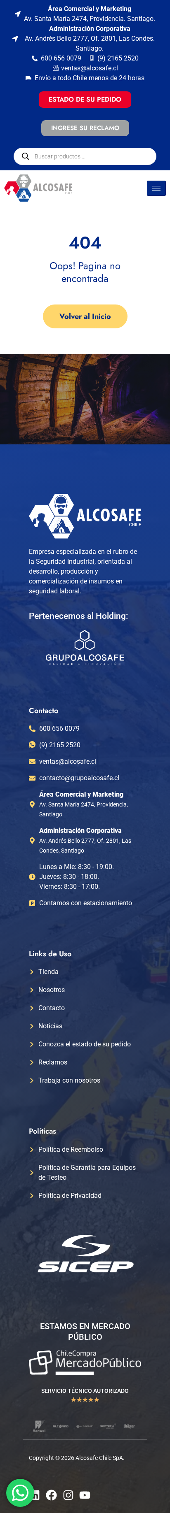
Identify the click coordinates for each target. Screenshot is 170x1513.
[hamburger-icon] (156, 188)
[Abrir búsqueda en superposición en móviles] (85, 156)
